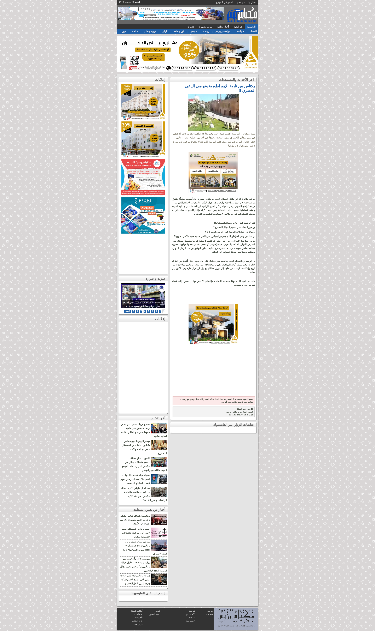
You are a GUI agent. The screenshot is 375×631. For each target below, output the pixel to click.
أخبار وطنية (223, 26)
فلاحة (135, 31)
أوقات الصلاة (137, 611)
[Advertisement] (213, 372)
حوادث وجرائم (223, 31)
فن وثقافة (179, 31)
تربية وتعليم (150, 31)
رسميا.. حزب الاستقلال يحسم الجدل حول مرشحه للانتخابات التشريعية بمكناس (136, 533)
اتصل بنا (252, 2)
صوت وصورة (206, 26)
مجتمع (193, 31)
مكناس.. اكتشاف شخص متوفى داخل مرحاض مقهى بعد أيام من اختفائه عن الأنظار (135, 520)
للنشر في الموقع (224, 2)
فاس (164, 431)
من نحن (241, 2)
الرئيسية (251, 26)
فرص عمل (138, 624)
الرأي (165, 31)
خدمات (191, 26)
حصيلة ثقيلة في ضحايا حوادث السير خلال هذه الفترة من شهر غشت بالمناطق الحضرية (135, 479)
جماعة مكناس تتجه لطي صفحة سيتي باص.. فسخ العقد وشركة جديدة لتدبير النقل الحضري (135, 579)
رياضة (206, 31)
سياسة (240, 31)
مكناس (163, 465)
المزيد (127, 311)
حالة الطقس (137, 620)
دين (124, 31)
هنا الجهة (238, 26)
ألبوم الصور (155, 614)
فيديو (157, 611)
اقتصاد (253, 31)
